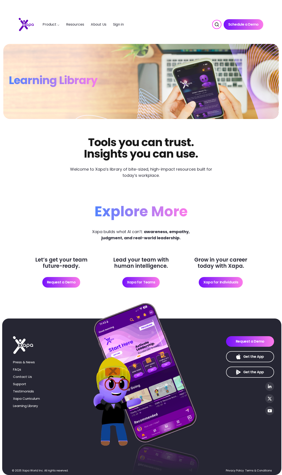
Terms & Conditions (258, 470)
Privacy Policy (235, 470)
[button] (217, 24)
